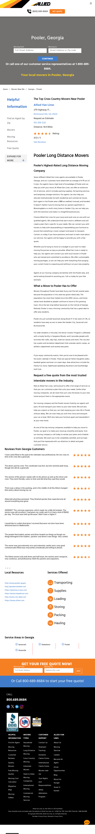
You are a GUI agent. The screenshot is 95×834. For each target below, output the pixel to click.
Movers (11, 130)
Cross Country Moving (29, 760)
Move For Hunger (57, 781)
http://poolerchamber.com (15, 587)
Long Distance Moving (29, 752)
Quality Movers (11, 764)
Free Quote (13, 148)
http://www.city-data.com (15, 597)
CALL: (16, 698)
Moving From (19, 667)
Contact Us (43, 743)
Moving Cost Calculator (13, 780)
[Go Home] (25, 4)
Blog (55, 775)
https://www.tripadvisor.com (16, 593)
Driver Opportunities (59, 769)
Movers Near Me (17, 89)
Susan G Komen (57, 789)
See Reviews (40, 142)
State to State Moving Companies (28, 778)
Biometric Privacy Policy (55, 816)
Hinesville (22, 650)
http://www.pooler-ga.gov (15, 583)
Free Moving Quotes (13, 772)
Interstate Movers (27, 768)
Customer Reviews (12, 756)
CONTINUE (47, 59)
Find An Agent (14, 743)
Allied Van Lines (44, 105)
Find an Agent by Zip (16, 121)
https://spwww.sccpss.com (16, 590)
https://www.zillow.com (14, 600)
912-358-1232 (40, 123)
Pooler (67, 645)
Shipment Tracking (42, 748)
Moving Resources (12, 139)
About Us (57, 743)
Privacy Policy (43, 816)
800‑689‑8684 (33, 681)
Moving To (48, 667)
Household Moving (27, 744)
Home (5, 89)
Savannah (22, 645)
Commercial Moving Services (28, 797)
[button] (90, 4)
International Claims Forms (44, 764)
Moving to (52, 47)
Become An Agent (58, 761)
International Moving (28, 787)
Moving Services (57, 748)
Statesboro (46, 645)
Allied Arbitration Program (43, 793)
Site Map (35, 816)
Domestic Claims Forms (44, 756)
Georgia (31, 89)
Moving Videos (11, 796)
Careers (57, 755)
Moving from (19, 47)
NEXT (79, 671)
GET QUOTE (57, 11)
